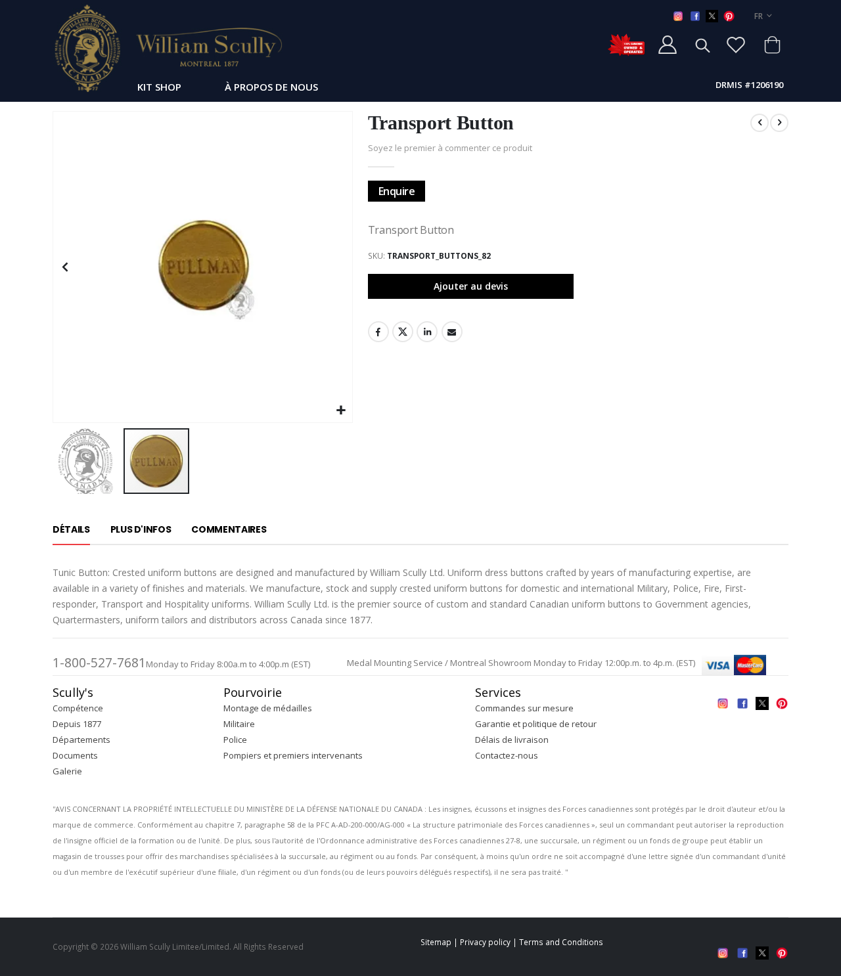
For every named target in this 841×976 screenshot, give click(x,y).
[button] (340, 410)
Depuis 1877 (77, 724)
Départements (81, 739)
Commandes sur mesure (524, 708)
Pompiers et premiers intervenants (293, 755)
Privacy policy (485, 942)
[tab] (71, 530)
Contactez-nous (506, 755)
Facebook (378, 331)
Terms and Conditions (561, 942)
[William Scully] (168, 48)
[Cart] (772, 44)
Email (452, 331)
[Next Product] (779, 123)
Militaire (239, 724)
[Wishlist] (736, 44)
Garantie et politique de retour (536, 724)
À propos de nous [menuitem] (271, 86)
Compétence (78, 708)
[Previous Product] (759, 123)
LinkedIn (427, 331)
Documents (75, 755)
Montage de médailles (267, 708)
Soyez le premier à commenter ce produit (450, 148)
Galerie (67, 771)
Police (235, 739)
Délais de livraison (512, 739)
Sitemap (435, 942)
